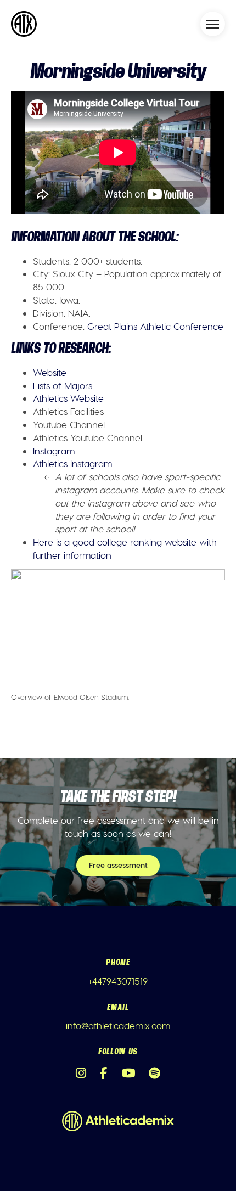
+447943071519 (118, 980)
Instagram (54, 450)
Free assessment (118, 864)
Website (49, 372)
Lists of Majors (62, 385)
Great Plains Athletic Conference (155, 326)
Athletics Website (68, 397)
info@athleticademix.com (118, 1025)
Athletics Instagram (72, 463)
